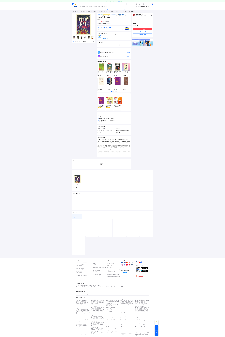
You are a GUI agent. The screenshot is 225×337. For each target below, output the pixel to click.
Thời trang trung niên (96, 304)
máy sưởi (136, 328)
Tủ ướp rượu (146, 304)
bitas (146, 293)
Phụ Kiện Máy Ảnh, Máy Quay (140, 319)
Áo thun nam (93, 307)
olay (137, 293)
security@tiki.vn (84, 276)
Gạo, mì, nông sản (82, 312)
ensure (97, 293)
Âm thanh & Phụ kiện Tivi (139, 300)
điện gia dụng (82, 6)
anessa (132, 293)
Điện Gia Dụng (79, 332)
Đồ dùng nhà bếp (79, 334)
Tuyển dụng (95, 264)
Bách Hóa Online (109, 326)
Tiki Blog (94, 263)
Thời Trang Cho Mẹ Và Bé (80, 300)
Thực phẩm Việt (85, 310)
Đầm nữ (94, 300)
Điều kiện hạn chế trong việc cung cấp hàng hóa (113, 269)
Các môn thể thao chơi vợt (141, 313)
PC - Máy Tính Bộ (110, 315)
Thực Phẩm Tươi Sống (80, 308)
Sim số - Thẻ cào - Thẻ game (129, 324)
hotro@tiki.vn (85, 275)
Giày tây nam (98, 322)
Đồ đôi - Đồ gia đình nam (98, 310)
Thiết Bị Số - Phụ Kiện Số (125, 310)
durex (100, 293)
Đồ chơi (86, 300)
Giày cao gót (93, 316)
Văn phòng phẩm (129, 333)
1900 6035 (81, 288)
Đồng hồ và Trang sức (110, 307)
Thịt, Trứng (81, 309)
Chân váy (98, 302)
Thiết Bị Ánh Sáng (142, 320)
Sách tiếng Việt (123, 333)
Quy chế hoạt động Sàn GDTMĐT (112, 261)
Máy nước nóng (141, 303)
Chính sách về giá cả (110, 267)
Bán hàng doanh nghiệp (97, 274)
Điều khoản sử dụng (96, 270)
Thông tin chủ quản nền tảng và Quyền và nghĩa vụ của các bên (113, 279)
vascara (77, 293)
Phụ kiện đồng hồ (110, 309)
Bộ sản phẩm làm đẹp (82, 330)
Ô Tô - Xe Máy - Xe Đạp (125, 326)
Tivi (137, 303)
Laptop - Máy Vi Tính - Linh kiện (112, 311)
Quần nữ (98, 300)
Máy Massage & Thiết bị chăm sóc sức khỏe (83, 327)
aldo (113, 293)
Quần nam (97, 307)
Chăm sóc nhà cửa (82, 315)
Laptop (115, 315)
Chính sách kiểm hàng (80, 269)
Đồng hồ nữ (111, 308)
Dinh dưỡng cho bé (81, 303)
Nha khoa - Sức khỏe (126, 323)
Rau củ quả (80, 310)
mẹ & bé (90, 6)
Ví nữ (102, 328)
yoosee (135, 293)
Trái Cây (77, 309)
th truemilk (88, 293)
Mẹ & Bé (126, 304)
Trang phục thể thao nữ (139, 307)
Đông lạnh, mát (83, 311)
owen (94, 293)
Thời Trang (129, 300)
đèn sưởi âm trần (140, 334)
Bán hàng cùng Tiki (110, 263)
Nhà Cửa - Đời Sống (110, 317)
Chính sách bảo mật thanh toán (98, 266)
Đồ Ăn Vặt (109, 330)
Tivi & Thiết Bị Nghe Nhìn (126, 307)
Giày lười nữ (100, 318)
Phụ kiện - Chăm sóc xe (124, 328)
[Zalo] (141, 262)
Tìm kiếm (129, 4)
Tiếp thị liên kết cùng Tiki (97, 273)
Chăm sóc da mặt (79, 324)
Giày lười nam (93, 322)
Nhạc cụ (113, 323)
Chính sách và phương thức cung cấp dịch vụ (113, 275)
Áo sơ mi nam (97, 308)
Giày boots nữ (94, 318)
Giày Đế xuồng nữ (97, 319)
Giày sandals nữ (96, 317)
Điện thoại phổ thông (81, 320)
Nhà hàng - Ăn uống (126, 322)
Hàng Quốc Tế (123, 299)
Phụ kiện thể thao (142, 309)
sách (102, 6)
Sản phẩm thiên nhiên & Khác (82, 328)
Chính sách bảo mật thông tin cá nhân (99, 267)
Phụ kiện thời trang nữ (109, 304)
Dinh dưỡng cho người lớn (82, 304)
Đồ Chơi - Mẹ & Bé (79, 299)
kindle (123, 293)
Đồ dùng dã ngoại (142, 308)
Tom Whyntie (121, 14)
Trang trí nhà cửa (108, 319)
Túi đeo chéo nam (97, 332)
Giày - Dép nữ (94, 315)
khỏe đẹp (95, 6)
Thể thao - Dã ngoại (125, 302)
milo (107, 293)
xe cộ (87, 6)
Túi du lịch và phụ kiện (111, 300)
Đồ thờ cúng (110, 323)
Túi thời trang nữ (94, 327)
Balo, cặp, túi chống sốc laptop (112, 301)
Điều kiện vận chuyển (96, 275)
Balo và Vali (108, 299)
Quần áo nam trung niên (97, 312)
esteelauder (83, 293)
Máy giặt (138, 302)
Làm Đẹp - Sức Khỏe (80, 323)
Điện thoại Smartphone (80, 319)
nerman (125, 293)
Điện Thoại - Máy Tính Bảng (82, 317)
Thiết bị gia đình (85, 334)
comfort (143, 293)
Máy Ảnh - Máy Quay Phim (140, 317)
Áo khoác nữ (99, 301)
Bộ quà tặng (111, 332)
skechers (110, 293)
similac (140, 293)
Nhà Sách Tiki (123, 331)
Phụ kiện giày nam (96, 324)
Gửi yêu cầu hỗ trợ (79, 265)
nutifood (119, 293)
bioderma (103, 293)
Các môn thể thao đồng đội (141, 312)
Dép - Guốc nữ (98, 316)
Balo (106, 300)
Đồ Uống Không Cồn (111, 331)
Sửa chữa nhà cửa (111, 320)
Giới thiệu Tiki (95, 261)
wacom (129, 293)
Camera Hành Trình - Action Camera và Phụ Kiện (141, 321)
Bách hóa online (125, 305)
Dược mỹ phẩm (85, 330)
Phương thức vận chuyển (80, 268)
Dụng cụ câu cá (140, 311)
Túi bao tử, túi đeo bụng (100, 333)
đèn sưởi (140, 328)
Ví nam (92, 332)
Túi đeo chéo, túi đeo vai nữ (95, 328)
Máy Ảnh (144, 324)
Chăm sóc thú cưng (109, 328)
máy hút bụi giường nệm (141, 332)
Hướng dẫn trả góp (79, 272)
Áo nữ (92, 300)
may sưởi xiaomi (140, 330)
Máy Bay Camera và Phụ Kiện (141, 324)
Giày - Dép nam (94, 321)
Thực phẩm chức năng (82, 325)
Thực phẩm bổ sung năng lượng (142, 314)
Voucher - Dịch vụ (124, 319)
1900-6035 (81, 261)
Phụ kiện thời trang (109, 303)
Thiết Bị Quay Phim (141, 323)
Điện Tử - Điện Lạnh (139, 299)
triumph (116, 293)
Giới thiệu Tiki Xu (95, 271)
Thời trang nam (94, 306)
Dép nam (96, 323)
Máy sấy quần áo (140, 304)
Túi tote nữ (97, 329)
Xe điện (130, 328)
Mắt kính (114, 304)
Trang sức (107, 308)
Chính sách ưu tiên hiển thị (111, 272)
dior (80, 293)
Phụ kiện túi (101, 329)
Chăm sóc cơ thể (81, 326)
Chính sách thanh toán (111, 271)
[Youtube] (139, 262)
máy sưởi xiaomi (143, 331)
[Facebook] (136, 262)
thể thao (105, 6)
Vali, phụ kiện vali (116, 301)
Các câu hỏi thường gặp (80, 264)
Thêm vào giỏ (143, 31)
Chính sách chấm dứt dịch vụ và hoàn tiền (113, 277)
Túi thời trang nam (94, 331)
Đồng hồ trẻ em (116, 309)
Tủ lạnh (138, 301)
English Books (126, 334)
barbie (91, 293)
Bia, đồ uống (80, 313)
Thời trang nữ (93, 299)
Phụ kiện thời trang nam (112, 305)
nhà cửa (98, 6)
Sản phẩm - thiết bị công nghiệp (127, 306)
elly (105, 293)
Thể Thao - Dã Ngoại (139, 306)
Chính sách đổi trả (79, 271)
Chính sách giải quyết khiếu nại (98, 268)
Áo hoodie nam (95, 309)
